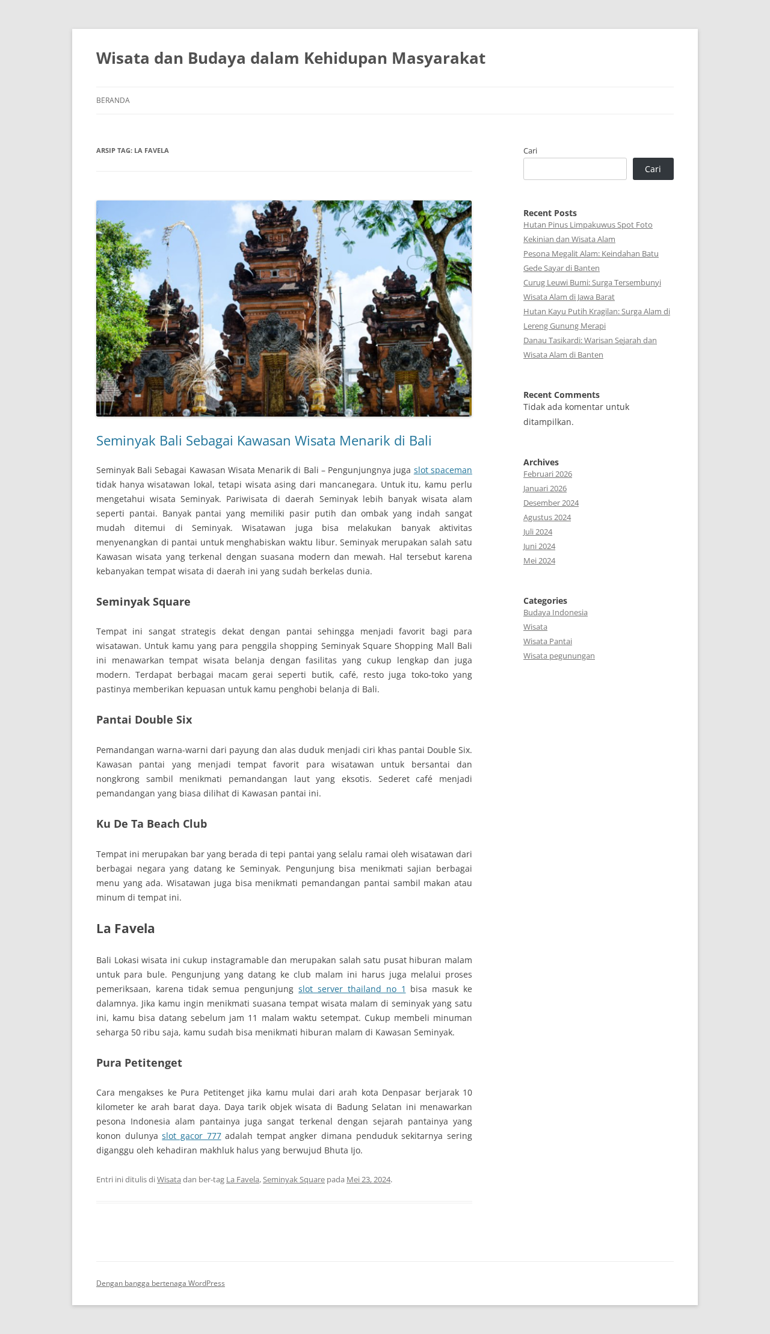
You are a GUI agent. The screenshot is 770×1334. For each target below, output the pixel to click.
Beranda (113, 100)
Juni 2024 (539, 546)
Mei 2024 (539, 560)
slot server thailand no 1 (351, 988)
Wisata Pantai (547, 641)
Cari (530, 150)
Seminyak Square (294, 1179)
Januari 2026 (545, 488)
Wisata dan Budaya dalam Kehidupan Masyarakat (290, 58)
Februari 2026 (547, 473)
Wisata (169, 1179)
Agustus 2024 (547, 517)
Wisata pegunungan (559, 655)
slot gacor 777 (191, 1135)
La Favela (242, 1179)
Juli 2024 (537, 531)
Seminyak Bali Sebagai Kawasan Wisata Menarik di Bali (264, 440)
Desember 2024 (551, 502)
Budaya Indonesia (555, 612)
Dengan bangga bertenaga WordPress (160, 1283)
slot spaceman (443, 470)
